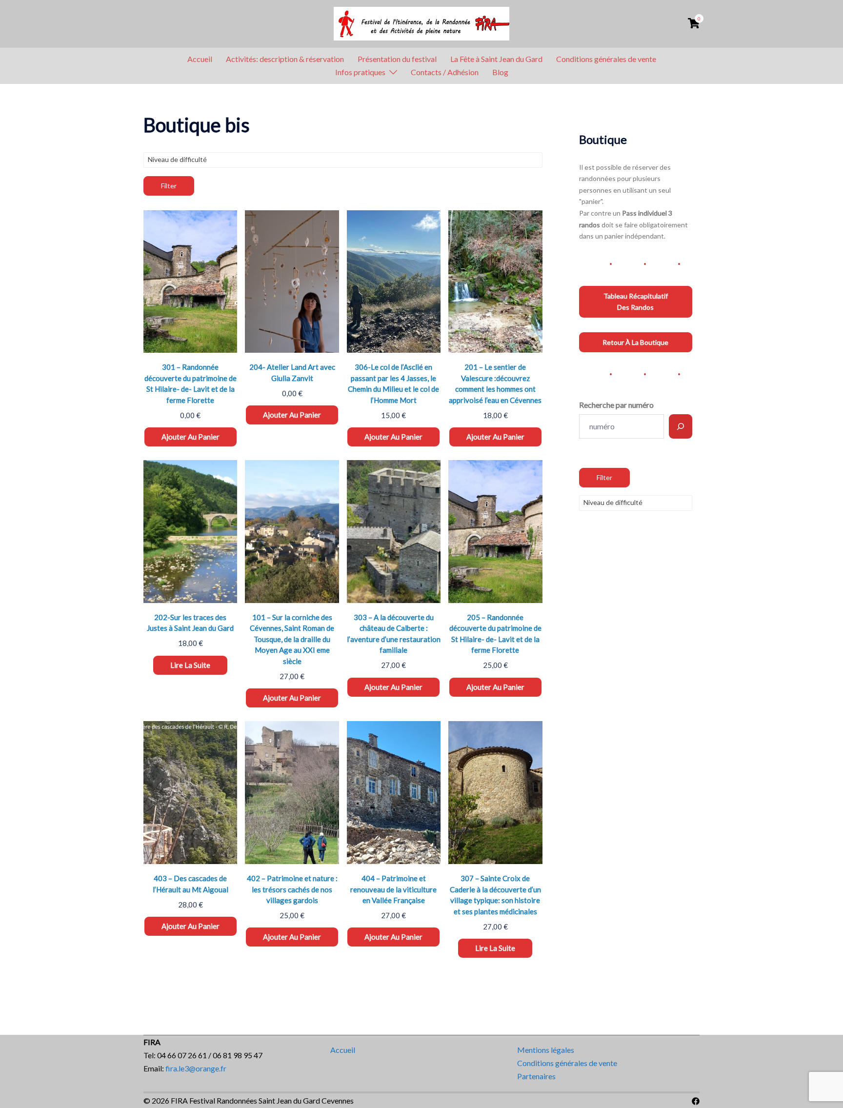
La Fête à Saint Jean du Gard (496, 58)
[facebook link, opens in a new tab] (696, 1100)
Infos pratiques (360, 72)
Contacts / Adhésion (445, 72)
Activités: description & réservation (285, 58)
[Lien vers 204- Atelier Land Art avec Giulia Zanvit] (292, 281)
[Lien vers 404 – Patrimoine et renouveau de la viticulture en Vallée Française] (394, 792)
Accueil (199, 58)
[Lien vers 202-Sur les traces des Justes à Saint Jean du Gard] (190, 531)
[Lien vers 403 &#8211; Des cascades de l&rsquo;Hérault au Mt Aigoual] (190, 792)
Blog (500, 72)
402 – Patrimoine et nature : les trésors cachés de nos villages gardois (292, 889)
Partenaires (536, 1076)
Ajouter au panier (190, 436)
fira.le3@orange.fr (195, 1068)
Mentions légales (545, 1049)
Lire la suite (190, 665)
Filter (169, 185)
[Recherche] (680, 426)
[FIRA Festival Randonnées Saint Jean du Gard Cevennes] (421, 22)
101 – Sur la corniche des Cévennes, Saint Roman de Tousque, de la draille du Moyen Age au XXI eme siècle (292, 639)
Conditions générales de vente (606, 58)
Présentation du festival (397, 58)
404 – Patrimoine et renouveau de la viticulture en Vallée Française (393, 889)
